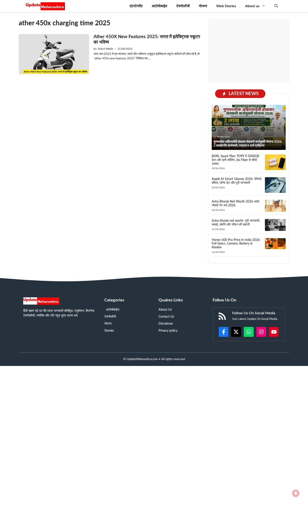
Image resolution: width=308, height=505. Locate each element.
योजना (203, 6)
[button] (276, 6)
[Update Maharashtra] (45, 6)
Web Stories (226, 6)
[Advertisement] (248, 50)
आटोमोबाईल (159, 6)
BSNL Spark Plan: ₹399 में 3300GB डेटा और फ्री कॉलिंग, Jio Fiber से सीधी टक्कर (235, 160)
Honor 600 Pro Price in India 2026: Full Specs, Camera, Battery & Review (236, 243)
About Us (165, 309)
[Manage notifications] (295, 493)
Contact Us (166, 316)
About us (252, 6)
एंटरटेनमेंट (136, 6)
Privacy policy (168, 330)
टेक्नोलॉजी (183, 6)
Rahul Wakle (105, 48)
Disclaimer (166, 323)
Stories (109, 330)
